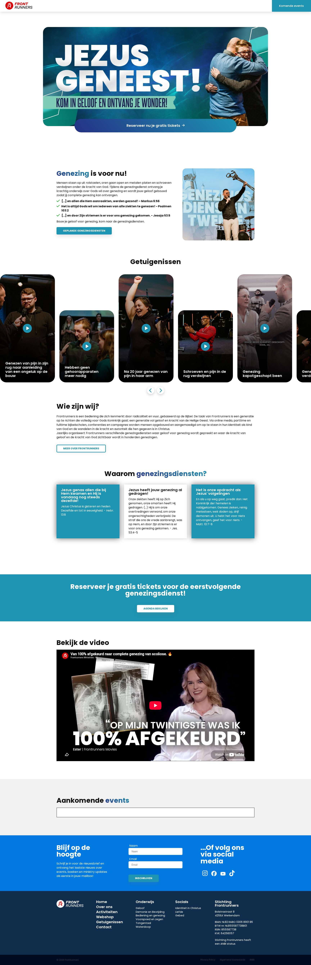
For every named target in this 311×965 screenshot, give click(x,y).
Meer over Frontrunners (81, 448)
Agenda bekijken (155, 608)
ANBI (252, 960)
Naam (133, 845)
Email (133, 859)
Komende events (291, 6)
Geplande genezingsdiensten (84, 231)
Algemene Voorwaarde (232, 960)
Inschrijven (143, 878)
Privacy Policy (207, 960)
